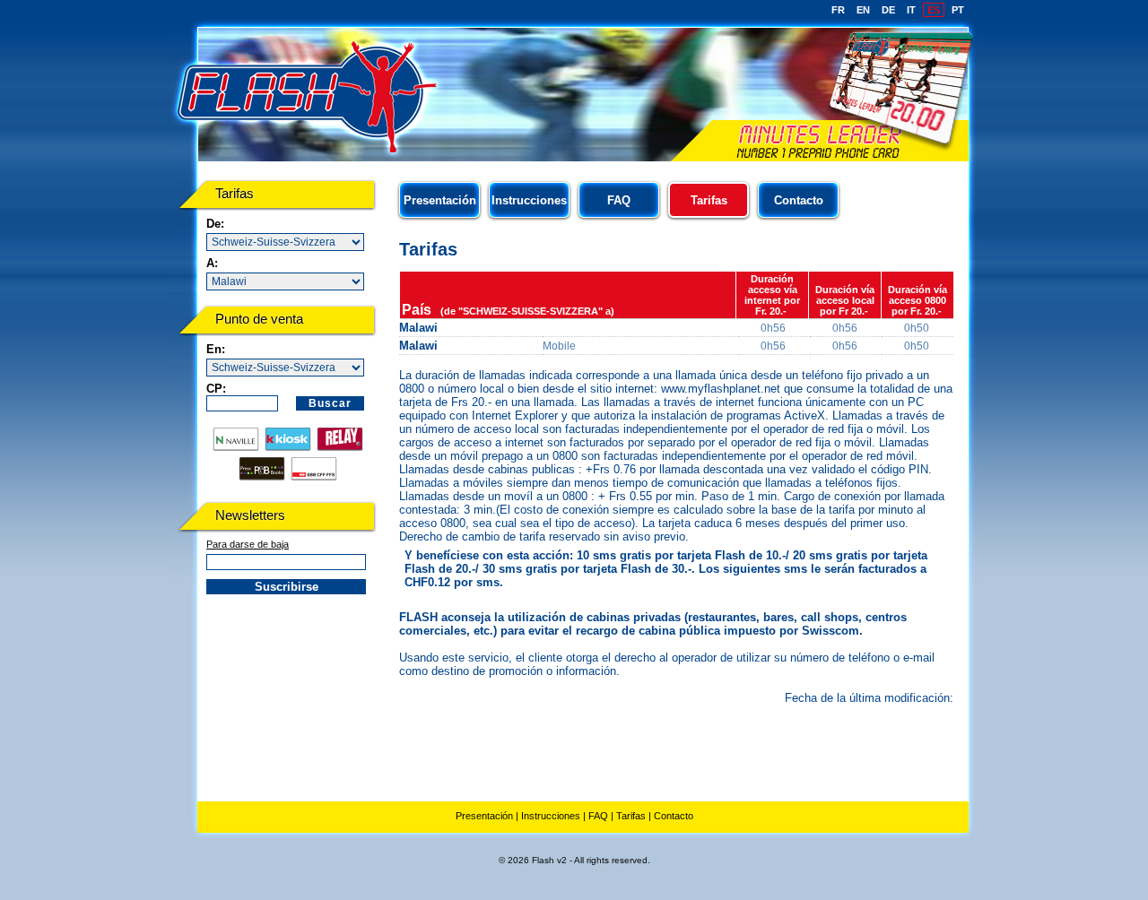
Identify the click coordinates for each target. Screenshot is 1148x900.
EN (863, 9)
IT (911, 9)
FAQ (619, 200)
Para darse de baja (247, 544)
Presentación (440, 200)
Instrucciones (529, 200)
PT (958, 9)
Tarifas (631, 815)
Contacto (798, 200)
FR (838, 9)
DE (888, 9)
